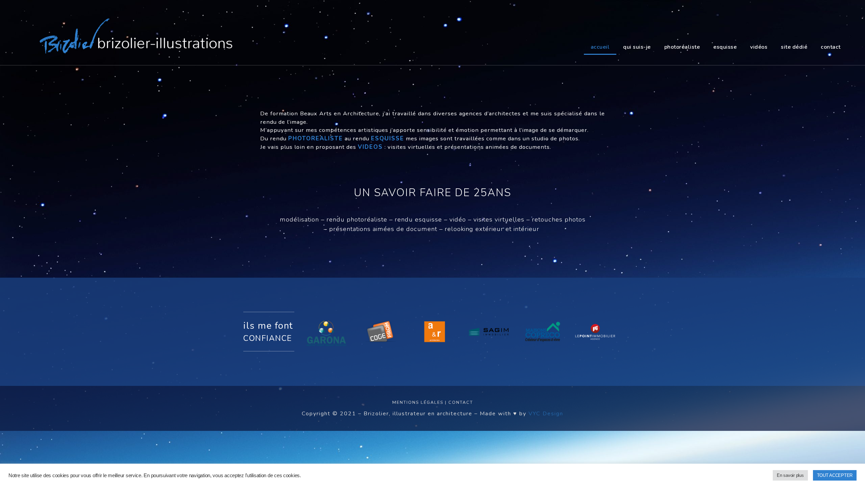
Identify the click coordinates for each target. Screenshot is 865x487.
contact (831, 47)
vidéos (758, 47)
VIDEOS (370, 147)
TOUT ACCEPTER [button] (835, 475)
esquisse (725, 47)
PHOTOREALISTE (315, 138)
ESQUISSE (387, 138)
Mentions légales (417, 402)
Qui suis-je (637, 47)
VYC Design (545, 413)
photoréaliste (682, 47)
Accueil (600, 47)
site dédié (794, 47)
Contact (460, 402)
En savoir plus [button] (790, 475)
